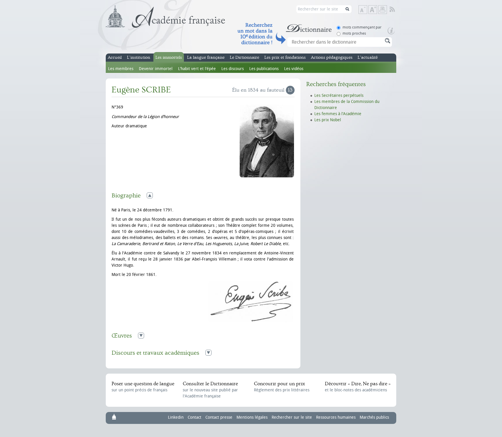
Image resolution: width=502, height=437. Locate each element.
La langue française (206, 57)
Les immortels (168, 57)
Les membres (120, 68)
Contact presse (218, 417)
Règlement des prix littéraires (281, 387)
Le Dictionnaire (244, 57)
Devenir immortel (156, 68)
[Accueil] (165, 16)
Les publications (264, 68)
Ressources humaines (336, 417)
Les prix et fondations (285, 57)
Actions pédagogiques (331, 57)
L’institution (138, 57)
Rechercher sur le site (292, 417)
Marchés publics (374, 417)
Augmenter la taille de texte (376, 10)
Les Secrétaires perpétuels (338, 95)
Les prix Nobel (327, 119)
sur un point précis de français (143, 387)
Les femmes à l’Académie (337, 113)
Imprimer (382, 9)
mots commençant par (362, 27)
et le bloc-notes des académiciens (357, 387)
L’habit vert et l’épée (197, 68)
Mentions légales (252, 417)
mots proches (354, 33)
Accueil (115, 57)
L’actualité (368, 57)
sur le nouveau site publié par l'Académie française (210, 390)
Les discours (232, 68)
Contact (194, 417)
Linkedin (176, 417)
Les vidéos (293, 68)
